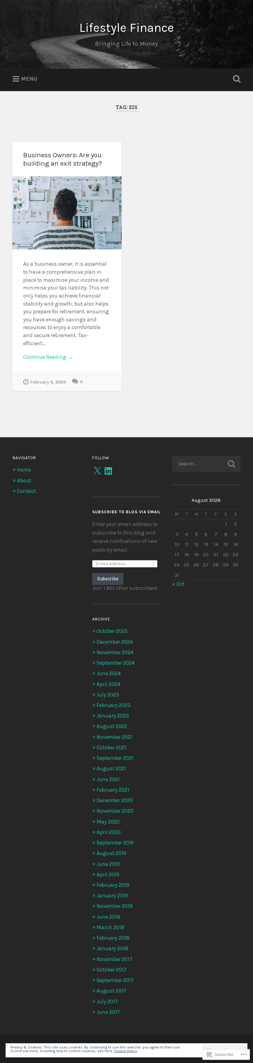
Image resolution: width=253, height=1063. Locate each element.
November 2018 (115, 906)
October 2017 (111, 970)
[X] (97, 471)
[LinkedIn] (108, 471)
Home (24, 470)
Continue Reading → (48, 357)
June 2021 (108, 779)
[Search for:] (206, 464)
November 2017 (114, 959)
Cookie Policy (125, 1051)
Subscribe (107, 579)
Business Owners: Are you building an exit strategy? (62, 159)
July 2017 (107, 1001)
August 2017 (111, 991)
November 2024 (115, 652)
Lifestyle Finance (126, 27)
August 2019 (111, 853)
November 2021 (114, 737)
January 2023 (113, 716)
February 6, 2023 (48, 382)
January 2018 (112, 948)
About (24, 480)
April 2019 (108, 874)
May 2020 (108, 822)
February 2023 (114, 705)
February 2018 (113, 938)
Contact (26, 491)
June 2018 (108, 917)
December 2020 (115, 800)
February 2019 (113, 885)
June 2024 (109, 673)
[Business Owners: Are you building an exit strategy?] (67, 212)
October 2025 (112, 631)
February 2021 (113, 790)
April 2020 (109, 832)
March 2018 (110, 927)
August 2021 (111, 768)
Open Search (235, 79)
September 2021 (115, 758)
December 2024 (115, 642)
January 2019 (112, 895)
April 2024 (108, 684)
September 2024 (116, 663)
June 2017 (108, 1012)
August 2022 (112, 726)
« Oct (178, 584)
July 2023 (108, 695)
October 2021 (111, 747)
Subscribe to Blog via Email (126, 512)
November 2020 (115, 811)
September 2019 (115, 843)
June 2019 (108, 864)
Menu (29, 78)
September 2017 (115, 980)
